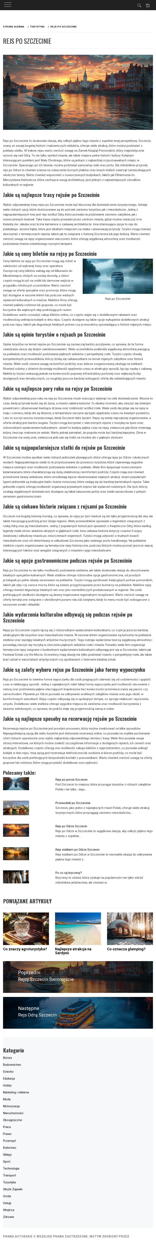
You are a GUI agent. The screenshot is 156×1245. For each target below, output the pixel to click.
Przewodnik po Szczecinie (72, 803)
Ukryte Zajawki (12, 1189)
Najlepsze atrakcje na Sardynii (73, 951)
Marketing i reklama (16, 1092)
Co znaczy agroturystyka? (25, 949)
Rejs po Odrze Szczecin (71, 826)
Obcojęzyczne (12, 1120)
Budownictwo (12, 1065)
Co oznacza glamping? (126, 949)
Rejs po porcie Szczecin (71, 779)
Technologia (11, 1168)
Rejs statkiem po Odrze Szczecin (77, 849)
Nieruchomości (13, 1113)
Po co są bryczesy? (68, 873)
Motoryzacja (11, 1106)
